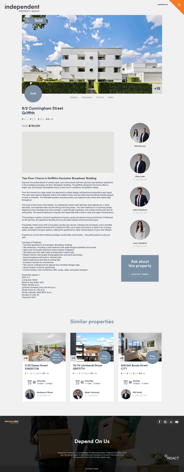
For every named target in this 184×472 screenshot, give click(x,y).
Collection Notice (91, 469)
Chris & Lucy (140, 146)
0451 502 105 (141, 395)
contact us (163, 4)
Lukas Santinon (140, 210)
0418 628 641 (93, 395)
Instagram (165, 422)
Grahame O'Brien (45, 392)
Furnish (100, 97)
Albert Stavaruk (92, 392)
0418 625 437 (45, 395)
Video (111, 97)
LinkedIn (171, 422)
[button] (179, 5)
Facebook (159, 422)
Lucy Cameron (140, 243)
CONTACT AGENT (140, 274)
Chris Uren (140, 177)
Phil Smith (137, 392)
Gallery (73, 97)
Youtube (176, 422)
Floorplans (87, 97)
